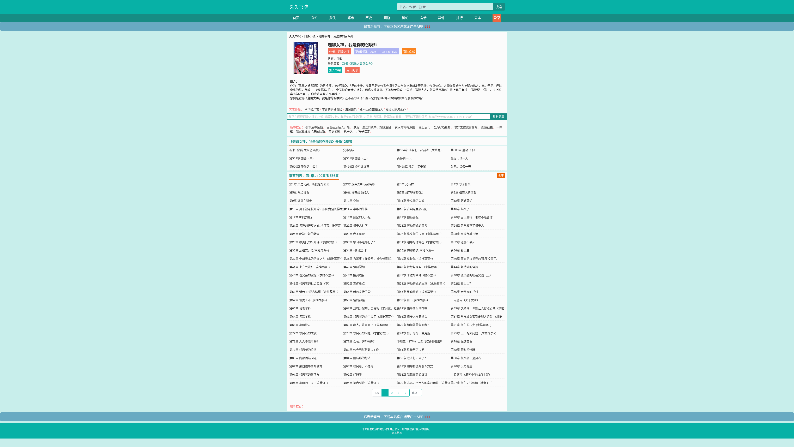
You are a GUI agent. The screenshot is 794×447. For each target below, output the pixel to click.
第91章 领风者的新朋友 (304, 374)
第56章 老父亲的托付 (464, 292)
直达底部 (409, 51)
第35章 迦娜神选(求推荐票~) (415, 250)
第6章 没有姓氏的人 (356, 192)
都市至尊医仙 (314, 127)
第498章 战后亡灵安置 (411, 166)
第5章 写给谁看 (299, 192)
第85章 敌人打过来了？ (412, 358)
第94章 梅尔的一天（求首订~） (309, 383)
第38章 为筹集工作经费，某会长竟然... (368, 258)
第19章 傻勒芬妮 (408, 217)
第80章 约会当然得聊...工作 (361, 349)
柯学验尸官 (312, 109)
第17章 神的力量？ (301, 217)
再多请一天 (404, 158)
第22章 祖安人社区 (355, 225)
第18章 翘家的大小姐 (357, 217)
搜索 (498, 6)
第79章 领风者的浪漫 (303, 349)
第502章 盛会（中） (302, 158)
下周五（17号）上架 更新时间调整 (419, 341)
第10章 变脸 (351, 200)
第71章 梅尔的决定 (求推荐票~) (471, 325)
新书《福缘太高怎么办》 (358, 63)
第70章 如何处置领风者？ (413, 325)
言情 (423, 17)
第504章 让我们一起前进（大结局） (420, 150)
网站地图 (397, 432)
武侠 (332, 17)
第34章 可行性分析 (355, 250)
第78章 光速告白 (461, 341)
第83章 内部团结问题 (303, 358)
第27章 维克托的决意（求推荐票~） (420, 234)
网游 (387, 17)
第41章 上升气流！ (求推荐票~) (309, 267)
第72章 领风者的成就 (303, 333)
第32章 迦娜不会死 (463, 242)
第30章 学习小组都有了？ (359, 242)
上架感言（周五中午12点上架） (471, 374)
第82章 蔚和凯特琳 (463, 349)
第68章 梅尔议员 (300, 325)
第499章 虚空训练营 (356, 166)
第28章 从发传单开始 (464, 234)
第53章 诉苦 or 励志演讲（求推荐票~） (314, 292)
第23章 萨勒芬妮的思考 (412, 225)
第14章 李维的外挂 (355, 209)
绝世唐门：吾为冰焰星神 (435, 127)
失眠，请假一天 (461, 166)
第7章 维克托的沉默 (410, 192)
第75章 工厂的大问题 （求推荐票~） (474, 333)
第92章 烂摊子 (352, 374)
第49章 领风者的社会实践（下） (310, 283)
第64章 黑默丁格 (300, 316)
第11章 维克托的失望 (410, 200)
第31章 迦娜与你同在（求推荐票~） (420, 242)
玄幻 (314, 17)
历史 (368, 17)
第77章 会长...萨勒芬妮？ (359, 341)
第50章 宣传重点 (354, 283)
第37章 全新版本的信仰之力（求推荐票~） (316, 258)
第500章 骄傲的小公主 (303, 166)
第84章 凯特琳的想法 (357, 358)
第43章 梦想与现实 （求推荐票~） (419, 267)
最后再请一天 (459, 158)
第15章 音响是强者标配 (412, 209)
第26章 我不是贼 (354, 234)
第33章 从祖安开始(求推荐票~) (309, 250)
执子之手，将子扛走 (357, 131)
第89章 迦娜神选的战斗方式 (415, 366)
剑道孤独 (487, 127)
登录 (497, 17)
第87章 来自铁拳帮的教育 (305, 366)
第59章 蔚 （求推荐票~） (413, 300)
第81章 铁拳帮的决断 (410, 349)
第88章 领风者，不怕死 (358, 366)
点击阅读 (352, 70)
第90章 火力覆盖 (461, 366)
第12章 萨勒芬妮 (461, 200)
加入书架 (335, 70)
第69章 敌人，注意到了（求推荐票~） (367, 325)
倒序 (501, 175)
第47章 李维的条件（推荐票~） (417, 275)
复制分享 (498, 116)
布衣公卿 (334, 131)
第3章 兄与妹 (405, 184)
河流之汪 (343, 51)
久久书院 (298, 6)
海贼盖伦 (351, 109)
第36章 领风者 (460, 250)
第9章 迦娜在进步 (300, 200)
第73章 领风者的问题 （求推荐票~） (366, 333)
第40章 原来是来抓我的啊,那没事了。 (475, 258)
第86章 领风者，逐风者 (466, 358)
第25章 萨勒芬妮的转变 (304, 234)
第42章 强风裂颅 (354, 267)
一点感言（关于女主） (465, 300)
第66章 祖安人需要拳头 (412, 316)
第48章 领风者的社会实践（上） (472, 275)
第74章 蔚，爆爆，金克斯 (413, 333)
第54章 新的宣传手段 (357, 292)
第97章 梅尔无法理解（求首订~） (472, 383)
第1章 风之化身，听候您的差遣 (309, 184)
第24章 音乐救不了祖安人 (467, 225)
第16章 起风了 (460, 209)
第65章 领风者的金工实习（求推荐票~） (369, 316)
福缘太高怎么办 (396, 109)
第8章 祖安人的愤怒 (463, 192)
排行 (459, 17)
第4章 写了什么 (461, 184)
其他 (441, 17)
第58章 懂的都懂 (354, 300)
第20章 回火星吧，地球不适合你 (472, 217)
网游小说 (310, 36)
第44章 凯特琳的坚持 (464, 267)
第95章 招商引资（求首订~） (362, 383)
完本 (477, 17)
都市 (350, 17)
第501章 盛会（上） (356, 158)
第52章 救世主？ (461, 283)
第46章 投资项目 (354, 275)
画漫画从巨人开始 (338, 127)
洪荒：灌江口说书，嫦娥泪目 (372, 127)
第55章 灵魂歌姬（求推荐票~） (417, 292)
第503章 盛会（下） (464, 150)
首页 (296, 17)
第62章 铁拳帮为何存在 (412, 308)
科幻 (405, 17)
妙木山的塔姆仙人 (371, 109)
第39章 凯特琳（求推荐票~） (416, 258)
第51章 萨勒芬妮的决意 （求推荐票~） (422, 283)
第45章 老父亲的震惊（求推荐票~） (312, 275)
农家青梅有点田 (405, 127)
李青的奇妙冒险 (332, 109)
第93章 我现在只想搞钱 (412, 374)
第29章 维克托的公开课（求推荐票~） (313, 242)
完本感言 (349, 150)
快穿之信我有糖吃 (465, 127)
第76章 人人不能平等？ (304, 341)
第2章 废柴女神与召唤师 (359, 184)
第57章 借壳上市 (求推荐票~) (308, 300)
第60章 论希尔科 (300, 308)
